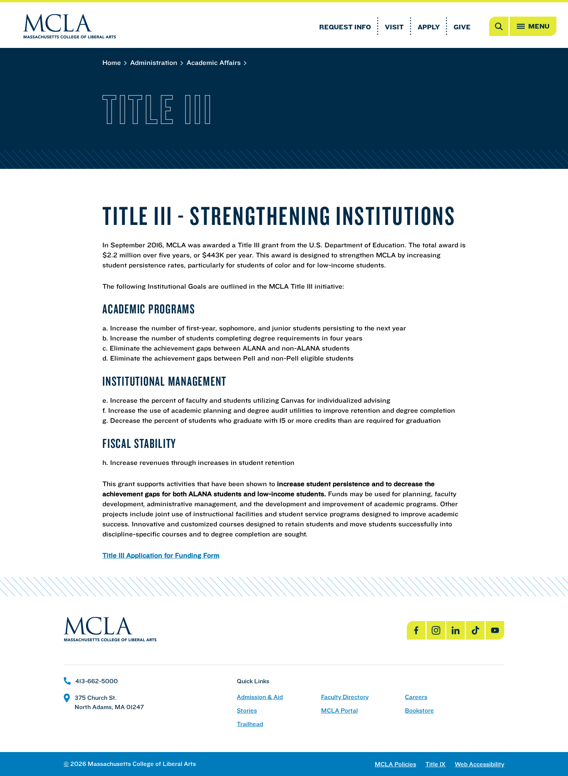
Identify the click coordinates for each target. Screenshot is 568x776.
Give (462, 27)
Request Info (345, 27)
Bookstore (419, 710)
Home (112, 62)
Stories (247, 710)
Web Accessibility (479, 764)
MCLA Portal (339, 710)
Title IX (435, 764)
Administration (154, 62)
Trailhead (250, 724)
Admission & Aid (260, 697)
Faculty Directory (345, 697)
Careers (416, 697)
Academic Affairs (215, 62)
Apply (429, 27)
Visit (394, 27)
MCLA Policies (395, 764)
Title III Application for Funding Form (160, 555)
